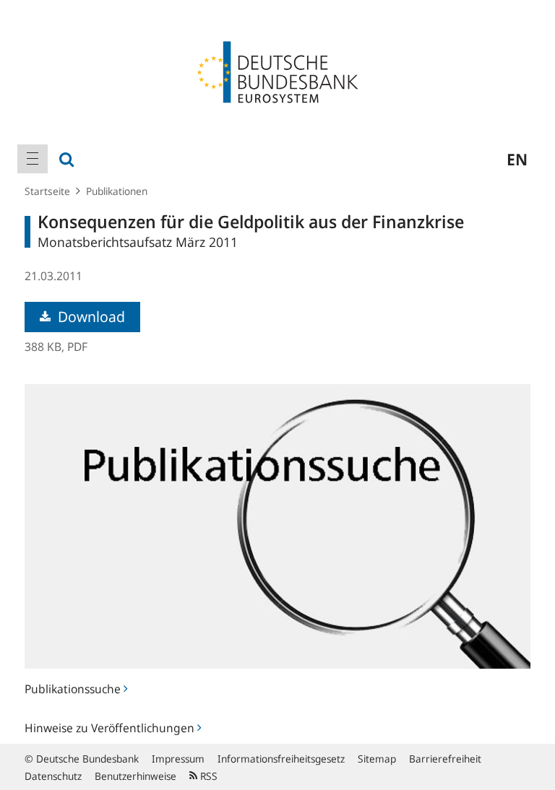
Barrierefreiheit (445, 758)
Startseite (47, 191)
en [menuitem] (517, 159)
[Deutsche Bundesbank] (277, 71)
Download (89, 316)
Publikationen (116, 191)
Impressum (178, 758)
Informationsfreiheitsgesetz (281, 758)
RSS (207, 776)
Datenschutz (53, 776)
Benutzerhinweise (135, 776)
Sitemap (377, 758)
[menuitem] (32, 158)
